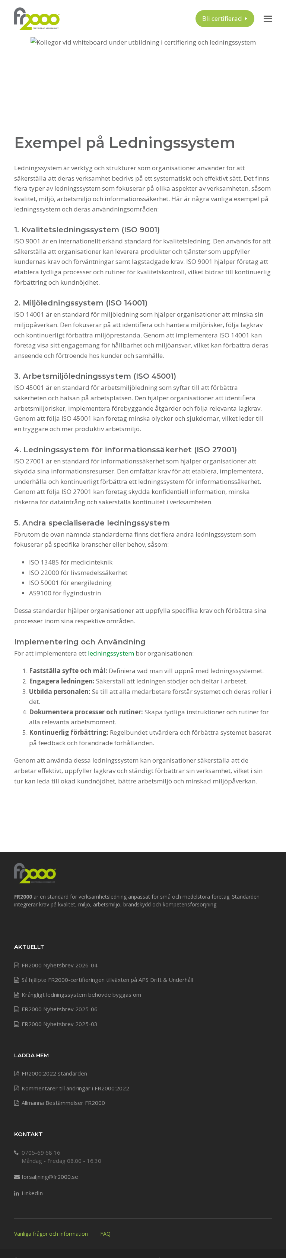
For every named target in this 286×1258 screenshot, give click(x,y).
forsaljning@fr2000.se (50, 1176)
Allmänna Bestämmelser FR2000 (63, 1102)
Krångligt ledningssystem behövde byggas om (81, 994)
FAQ (105, 1233)
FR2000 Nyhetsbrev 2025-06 (60, 1009)
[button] (268, 19)
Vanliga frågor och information (51, 1233)
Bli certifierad (222, 18)
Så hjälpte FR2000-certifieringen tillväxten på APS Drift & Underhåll (107, 979)
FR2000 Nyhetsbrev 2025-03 (60, 1024)
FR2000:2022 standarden (54, 1073)
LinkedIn (32, 1193)
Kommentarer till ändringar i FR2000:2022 (75, 1088)
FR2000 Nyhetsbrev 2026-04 (60, 965)
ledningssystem (111, 653)
